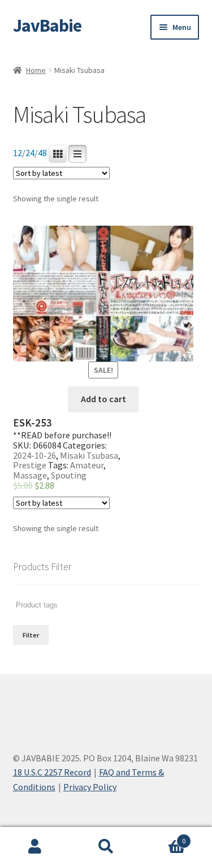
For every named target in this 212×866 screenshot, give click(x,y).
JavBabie (47, 25)
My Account (35, 847)
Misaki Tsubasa (89, 455)
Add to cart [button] (103, 398)
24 (29, 153)
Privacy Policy (89, 786)
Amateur (86, 465)
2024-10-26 (34, 455)
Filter (31, 635)
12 (17, 153)
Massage (30, 475)
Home (36, 70)
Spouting (68, 475)
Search (106, 847)
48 (42, 153)
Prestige (29, 465)
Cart (163, 837)
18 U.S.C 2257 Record (52, 772)
